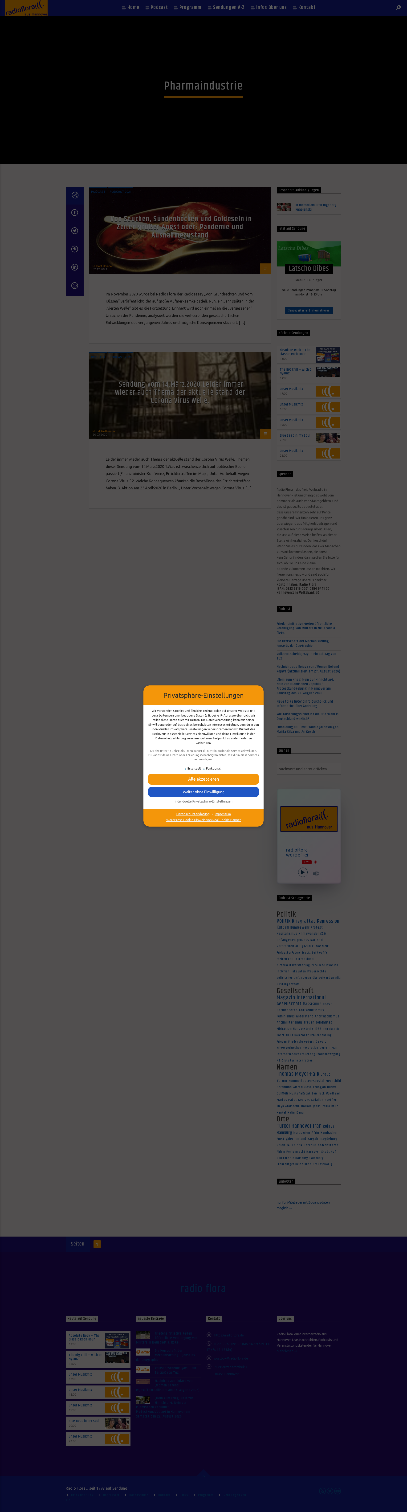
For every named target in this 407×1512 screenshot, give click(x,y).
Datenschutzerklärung (193, 814)
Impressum (223, 814)
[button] (203, 792)
